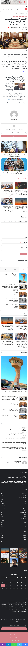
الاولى (21, 16)
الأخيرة (14, 269)
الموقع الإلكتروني (24, 247)
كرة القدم (21, 609)
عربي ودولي (23, 524)
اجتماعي (24, 495)
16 (21, 585)
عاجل (25, 522)
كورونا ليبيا (12, 609)
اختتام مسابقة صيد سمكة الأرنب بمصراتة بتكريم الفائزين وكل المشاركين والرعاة (7, 343)
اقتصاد (25, 499)
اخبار (17, 13)
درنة (25, 609)
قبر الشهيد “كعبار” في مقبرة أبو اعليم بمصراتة (10, 305)
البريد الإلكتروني (23, 242)
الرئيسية (24, 13)
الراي (25, 510)
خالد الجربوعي (23, 518)
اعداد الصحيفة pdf (22, 497)
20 (6, 585)
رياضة (25, 520)
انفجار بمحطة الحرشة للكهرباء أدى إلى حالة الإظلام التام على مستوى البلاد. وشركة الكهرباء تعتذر (21, 208)
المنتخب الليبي (23, 606)
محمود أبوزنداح (23, 611)
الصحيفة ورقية (23, 512)
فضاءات (24, 533)
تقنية (25, 514)
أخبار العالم (24, 493)
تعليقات (4, 269)
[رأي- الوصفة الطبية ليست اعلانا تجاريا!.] (5, 560)
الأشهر (23, 269)
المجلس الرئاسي (23, 604)
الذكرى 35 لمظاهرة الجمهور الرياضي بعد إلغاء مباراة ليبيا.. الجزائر (10, 299)
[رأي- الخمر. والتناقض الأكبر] (14, 562)
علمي (25, 526)
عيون (25, 531)
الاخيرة (24, 501)
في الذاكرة (24, 535)
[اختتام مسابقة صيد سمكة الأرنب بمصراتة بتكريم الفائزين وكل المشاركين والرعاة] (7, 336)
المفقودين (4, 604)
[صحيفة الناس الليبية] (14, 2)
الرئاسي (24, 602)
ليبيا (25, 541)
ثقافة (25, 516)
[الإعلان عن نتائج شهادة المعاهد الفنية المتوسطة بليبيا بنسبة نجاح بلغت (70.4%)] (7, 185)
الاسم (25, 237)
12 (10, 582)
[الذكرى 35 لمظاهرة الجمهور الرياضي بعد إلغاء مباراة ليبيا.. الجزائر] (23, 300)
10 (17, 582)
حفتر (4, 606)
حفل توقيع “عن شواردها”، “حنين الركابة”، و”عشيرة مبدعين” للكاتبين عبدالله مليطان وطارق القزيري (8, 208)
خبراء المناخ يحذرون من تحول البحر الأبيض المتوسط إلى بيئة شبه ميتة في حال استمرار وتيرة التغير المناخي (21, 192)
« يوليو (25, 594)
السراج (20, 602)
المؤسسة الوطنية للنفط (13, 602)
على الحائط (24, 528)
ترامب (8, 606)
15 (25, 585)
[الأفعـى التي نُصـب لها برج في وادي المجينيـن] (23, 278)
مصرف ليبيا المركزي (15, 611)
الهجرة (18, 606)
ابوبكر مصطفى (22, 27)
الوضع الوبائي (13, 606)
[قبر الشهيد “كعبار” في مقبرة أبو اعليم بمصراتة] (23, 306)
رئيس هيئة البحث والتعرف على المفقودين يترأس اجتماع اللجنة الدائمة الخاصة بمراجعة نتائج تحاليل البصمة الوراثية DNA (10, 287)
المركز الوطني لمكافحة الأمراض (13, 604)
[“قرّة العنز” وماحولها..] (23, 294)
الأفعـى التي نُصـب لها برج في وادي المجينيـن (11, 274)
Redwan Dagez (17, 461)
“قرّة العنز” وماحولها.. (13, 293)
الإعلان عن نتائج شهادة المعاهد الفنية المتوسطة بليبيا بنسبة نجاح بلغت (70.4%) (8, 192)
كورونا (25, 539)
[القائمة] (1, 6)
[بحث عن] (26, 6)
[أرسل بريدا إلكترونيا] (19, 27)
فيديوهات (24, 537)
